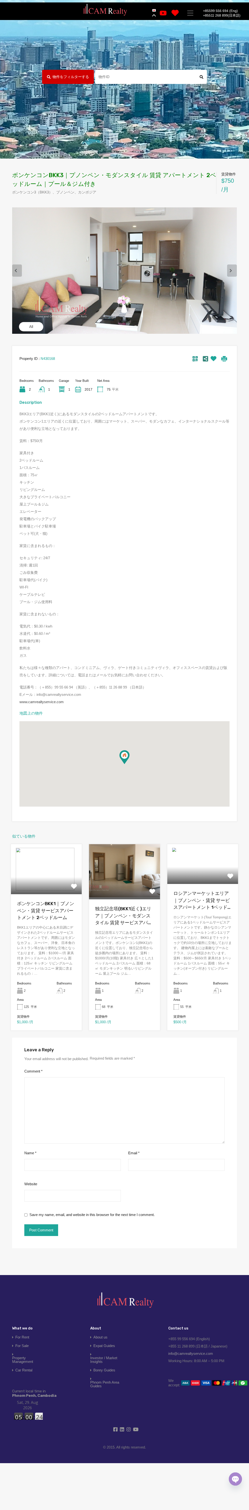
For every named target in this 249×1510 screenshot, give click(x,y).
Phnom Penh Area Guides (104, 1384)
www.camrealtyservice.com (41, 702)
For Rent (22, 1337)
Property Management (22, 1359)
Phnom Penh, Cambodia (34, 1393)
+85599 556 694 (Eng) (220, 11)
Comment (33, 1071)
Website (30, 1184)
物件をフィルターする (71, 77)
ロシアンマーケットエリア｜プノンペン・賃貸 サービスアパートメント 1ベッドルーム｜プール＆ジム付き (202, 901)
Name (30, 1153)
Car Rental (23, 1370)
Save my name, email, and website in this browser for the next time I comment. (92, 1215)
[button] (129, 764)
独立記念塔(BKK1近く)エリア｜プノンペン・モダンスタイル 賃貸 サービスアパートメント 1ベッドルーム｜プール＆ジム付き (124, 916)
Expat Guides (104, 1346)
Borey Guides (104, 1370)
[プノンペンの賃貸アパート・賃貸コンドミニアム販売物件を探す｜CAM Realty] (105, 10)
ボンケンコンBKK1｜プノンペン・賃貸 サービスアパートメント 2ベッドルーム (45, 910)
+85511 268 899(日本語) (221, 15)
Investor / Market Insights (103, 1359)
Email (134, 1153)
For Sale (22, 1346)
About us (100, 1337)
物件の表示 (46, 884)
